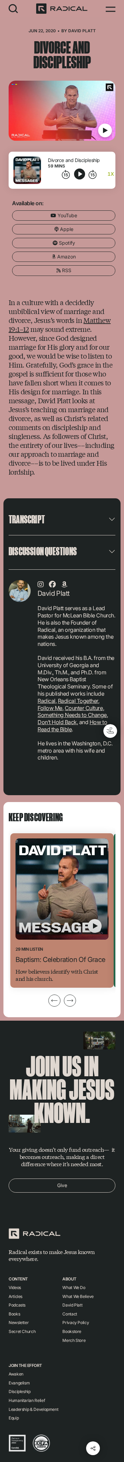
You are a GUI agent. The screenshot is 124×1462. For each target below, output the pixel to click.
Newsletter (19, 1322)
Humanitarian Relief (27, 1400)
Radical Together (78, 700)
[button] (13, 8)
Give (62, 1185)
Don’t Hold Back (57, 722)
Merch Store (73, 1340)
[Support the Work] (110, 731)
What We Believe (78, 1296)
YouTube (66, 215)
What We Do (73, 1287)
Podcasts (17, 1305)
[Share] (93, 1448)
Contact (69, 1313)
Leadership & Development (33, 1409)
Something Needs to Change (72, 714)
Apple (66, 229)
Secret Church (22, 1331)
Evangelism (19, 1382)
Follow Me (50, 708)
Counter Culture (84, 708)
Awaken (16, 1374)
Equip (14, 1417)
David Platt (82, 30)
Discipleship (20, 1391)
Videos (15, 1287)
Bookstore (71, 1331)
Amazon (66, 256)
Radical (46, 700)
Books (14, 1313)
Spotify (66, 243)
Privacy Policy (75, 1322)
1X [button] (110, 174)
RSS (66, 270)
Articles (15, 1296)
